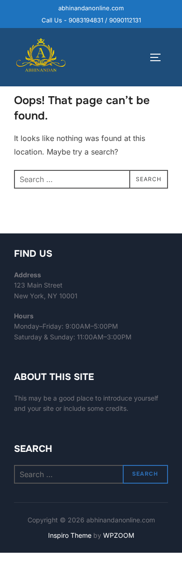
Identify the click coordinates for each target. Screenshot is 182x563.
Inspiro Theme (69, 535)
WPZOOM (118, 535)
